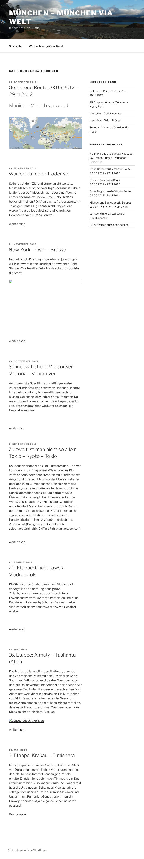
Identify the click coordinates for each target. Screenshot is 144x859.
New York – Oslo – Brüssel (38, 250)
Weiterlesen (17, 814)
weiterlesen (17, 224)
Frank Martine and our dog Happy (109, 153)
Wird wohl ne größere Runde (46, 46)
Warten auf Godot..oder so (38, 174)
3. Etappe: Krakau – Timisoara (42, 755)
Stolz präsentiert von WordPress (27, 850)
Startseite (15, 46)
